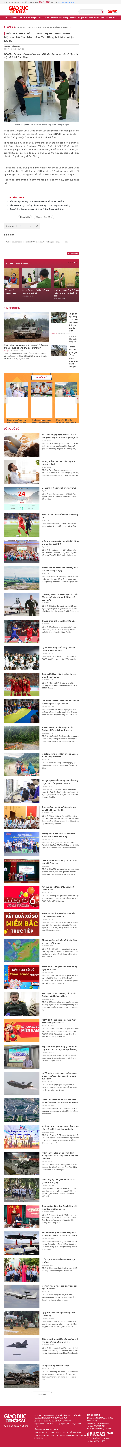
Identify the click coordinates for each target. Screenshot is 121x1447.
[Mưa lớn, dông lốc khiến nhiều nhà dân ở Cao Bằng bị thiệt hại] (42, 400)
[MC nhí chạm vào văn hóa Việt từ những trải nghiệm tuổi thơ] (21, 551)
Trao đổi (54, 18)
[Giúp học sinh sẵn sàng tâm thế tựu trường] (66, 400)
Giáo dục (13, 18)
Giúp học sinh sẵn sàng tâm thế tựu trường (64, 423)
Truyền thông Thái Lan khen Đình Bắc (59, 621)
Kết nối (47, 18)
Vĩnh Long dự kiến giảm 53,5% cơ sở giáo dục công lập (58, 1181)
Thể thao (113, 18)
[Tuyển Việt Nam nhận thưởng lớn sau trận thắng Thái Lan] (21, 684)
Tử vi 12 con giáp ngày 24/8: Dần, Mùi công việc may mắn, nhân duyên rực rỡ (60, 436)
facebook (20, 226)
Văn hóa (104, 18)
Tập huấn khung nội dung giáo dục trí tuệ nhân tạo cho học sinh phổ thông (59, 1048)
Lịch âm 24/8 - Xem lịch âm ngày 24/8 (59, 488)
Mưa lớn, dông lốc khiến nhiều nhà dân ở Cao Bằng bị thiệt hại (41, 423)
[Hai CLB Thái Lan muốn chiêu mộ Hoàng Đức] (21, 525)
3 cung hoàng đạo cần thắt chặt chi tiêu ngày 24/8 (58, 462)
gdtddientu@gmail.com (66, 2)
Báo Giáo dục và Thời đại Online (18, 10)
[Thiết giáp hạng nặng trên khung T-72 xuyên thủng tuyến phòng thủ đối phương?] (26, 327)
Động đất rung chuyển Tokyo (55, 1366)
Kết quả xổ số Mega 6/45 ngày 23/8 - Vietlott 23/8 (59, 888)
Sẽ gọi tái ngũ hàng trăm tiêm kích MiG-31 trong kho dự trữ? (73, 322)
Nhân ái (73, 18)
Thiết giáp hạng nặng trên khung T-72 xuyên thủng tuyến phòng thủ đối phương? (26, 346)
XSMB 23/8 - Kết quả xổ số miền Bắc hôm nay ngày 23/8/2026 (58, 915)
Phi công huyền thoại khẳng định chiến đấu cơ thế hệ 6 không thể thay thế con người (60, 597)
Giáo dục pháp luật (34, 18)
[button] (68, 262)
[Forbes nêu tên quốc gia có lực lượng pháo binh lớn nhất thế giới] (59, 350)
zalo (26, 226)
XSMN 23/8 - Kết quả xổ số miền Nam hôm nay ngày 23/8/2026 (59, 1021)
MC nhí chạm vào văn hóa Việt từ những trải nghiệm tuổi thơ (60, 542)
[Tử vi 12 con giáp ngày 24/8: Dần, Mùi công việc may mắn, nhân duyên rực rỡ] (21, 445)
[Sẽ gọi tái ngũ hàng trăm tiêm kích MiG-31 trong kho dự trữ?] (59, 317)
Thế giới (80, 18)
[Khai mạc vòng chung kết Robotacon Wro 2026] (17, 400)
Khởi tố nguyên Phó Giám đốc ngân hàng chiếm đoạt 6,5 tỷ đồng (35, 293)
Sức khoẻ (89, 18)
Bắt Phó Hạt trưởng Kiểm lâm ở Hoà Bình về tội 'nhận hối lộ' (37, 201)
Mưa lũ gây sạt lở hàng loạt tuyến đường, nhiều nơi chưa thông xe (57, 728)
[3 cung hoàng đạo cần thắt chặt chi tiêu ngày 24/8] (21, 472)
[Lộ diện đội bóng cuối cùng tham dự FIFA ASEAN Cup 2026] (21, 658)
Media (96, 18)
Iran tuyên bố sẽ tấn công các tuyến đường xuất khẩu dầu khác (59, 994)
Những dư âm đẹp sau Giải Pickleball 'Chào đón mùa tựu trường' (58, 835)
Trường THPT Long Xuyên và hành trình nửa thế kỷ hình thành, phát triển (60, 1127)
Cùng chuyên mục (18, 263)
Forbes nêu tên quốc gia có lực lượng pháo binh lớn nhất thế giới (73, 357)
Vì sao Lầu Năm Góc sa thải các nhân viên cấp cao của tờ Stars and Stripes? (60, 1101)
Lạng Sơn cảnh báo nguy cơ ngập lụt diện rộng (59, 1314)
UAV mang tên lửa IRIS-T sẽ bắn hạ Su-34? (59, 1420)
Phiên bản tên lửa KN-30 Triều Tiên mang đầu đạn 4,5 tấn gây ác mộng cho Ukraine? (60, 1156)
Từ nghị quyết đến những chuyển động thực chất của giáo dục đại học (60, 782)
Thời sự (22, 18)
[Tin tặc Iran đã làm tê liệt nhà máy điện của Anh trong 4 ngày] (21, 578)
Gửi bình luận (73, 254)
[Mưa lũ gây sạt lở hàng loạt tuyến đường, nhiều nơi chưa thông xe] (21, 738)
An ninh (38, 34)
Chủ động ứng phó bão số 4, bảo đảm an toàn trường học (59, 941)
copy (37, 226)
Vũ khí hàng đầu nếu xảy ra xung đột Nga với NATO (59, 1393)
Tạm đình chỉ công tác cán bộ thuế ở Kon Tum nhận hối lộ (37, 209)
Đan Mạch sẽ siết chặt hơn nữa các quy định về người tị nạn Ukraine (60, 702)
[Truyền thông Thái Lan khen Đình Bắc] (21, 631)
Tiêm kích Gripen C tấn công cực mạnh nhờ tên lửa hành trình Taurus (60, 1340)
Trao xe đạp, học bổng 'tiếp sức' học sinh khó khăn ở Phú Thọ (59, 808)
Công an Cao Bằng (44, 217)
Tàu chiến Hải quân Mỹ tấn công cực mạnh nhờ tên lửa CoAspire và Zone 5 (59, 1234)
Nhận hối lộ (25, 217)
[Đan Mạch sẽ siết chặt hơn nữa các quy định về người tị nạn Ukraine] (21, 711)
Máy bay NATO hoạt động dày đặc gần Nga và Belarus (59, 1287)
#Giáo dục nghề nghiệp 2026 (61, 27)
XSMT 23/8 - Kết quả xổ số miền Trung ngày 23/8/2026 (59, 968)
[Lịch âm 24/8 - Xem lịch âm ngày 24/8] (21, 498)
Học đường (63, 18)
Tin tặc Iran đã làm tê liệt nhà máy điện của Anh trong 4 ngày (60, 569)
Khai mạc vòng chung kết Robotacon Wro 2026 (16, 423)
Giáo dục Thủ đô (112, 11)
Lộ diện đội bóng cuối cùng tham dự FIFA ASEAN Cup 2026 (59, 649)
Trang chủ (6, 17)
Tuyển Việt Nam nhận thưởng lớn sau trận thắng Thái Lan (59, 675)
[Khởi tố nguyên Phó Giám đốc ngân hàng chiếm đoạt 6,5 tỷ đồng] (36, 278)
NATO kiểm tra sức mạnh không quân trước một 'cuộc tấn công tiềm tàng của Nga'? (59, 1076)
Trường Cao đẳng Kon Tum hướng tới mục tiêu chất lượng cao (59, 1207)
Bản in (31, 226)
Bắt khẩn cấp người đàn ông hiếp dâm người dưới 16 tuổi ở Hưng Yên (68, 293)
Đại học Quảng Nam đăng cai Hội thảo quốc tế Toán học (59, 861)
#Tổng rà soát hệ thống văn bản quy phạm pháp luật (32, 27)
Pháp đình (48, 34)
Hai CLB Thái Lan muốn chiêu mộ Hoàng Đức (60, 516)
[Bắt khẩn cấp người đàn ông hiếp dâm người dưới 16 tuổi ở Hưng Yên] (68, 278)
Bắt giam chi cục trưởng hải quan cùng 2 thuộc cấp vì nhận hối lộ (40, 205)
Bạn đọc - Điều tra (62, 34)
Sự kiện (11, 27)
